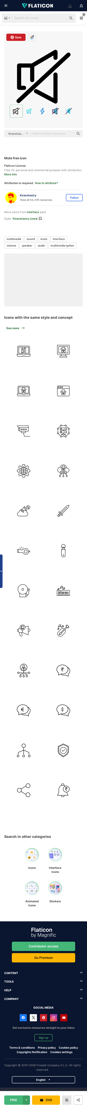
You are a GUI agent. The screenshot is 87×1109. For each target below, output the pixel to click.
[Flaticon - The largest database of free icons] (38, 5)
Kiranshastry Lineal (25, 218)
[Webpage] (63, 351)
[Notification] (63, 790)
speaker (27, 245)
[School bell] (23, 590)
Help (7, 990)
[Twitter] (33, 1017)
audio (41, 245)
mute (43, 239)
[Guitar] (63, 630)
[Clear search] (61, 18)
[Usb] (63, 551)
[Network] (23, 750)
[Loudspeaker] (23, 630)
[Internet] (23, 471)
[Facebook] (23, 1017)
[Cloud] (63, 471)
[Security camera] (23, 431)
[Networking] (23, 670)
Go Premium (43, 958)
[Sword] (63, 511)
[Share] (23, 790)
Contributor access (43, 946)
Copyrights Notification (32, 1052)
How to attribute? (46, 183)
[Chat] (63, 670)
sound (31, 239)
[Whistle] (23, 551)
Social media (43, 1007)
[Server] (63, 431)
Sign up (43, 1037)
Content (11, 973)
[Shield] (63, 750)
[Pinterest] (43, 1017)
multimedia (14, 239)
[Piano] (63, 590)
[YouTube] (63, 1017)
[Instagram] (53, 1017)
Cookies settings (61, 1052)
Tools (9, 981)
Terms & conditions (22, 1047)
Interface (33, 212)
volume (11, 245)
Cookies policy (68, 1047)
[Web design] (23, 351)
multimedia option (62, 245)
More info (10, 174)
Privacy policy (47, 1047)
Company (11, 999)
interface (59, 239)
